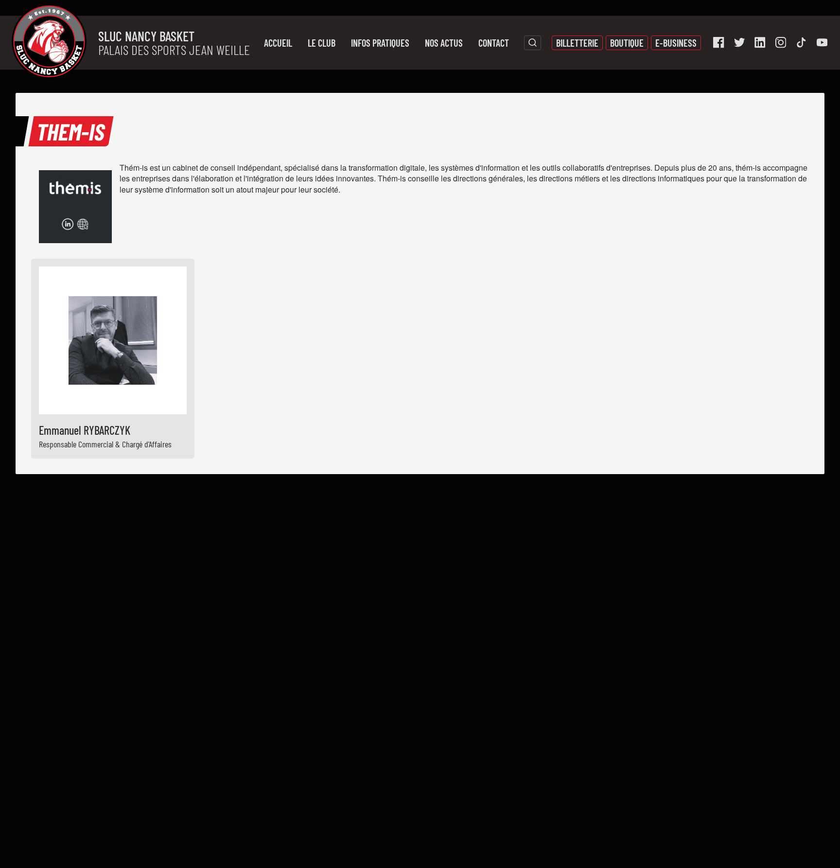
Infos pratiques (380, 43)
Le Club (321, 43)
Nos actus (444, 43)
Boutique (627, 43)
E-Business (676, 43)
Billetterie (577, 43)
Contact (493, 43)
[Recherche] (533, 43)
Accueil (278, 43)
